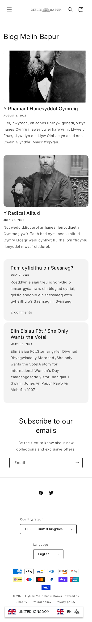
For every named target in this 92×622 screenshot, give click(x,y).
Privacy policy (65, 602)
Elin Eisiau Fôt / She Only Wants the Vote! (39, 334)
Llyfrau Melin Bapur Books (43, 596)
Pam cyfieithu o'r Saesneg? (42, 268)
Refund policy (41, 602)
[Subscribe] (77, 462)
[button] (9, 9)
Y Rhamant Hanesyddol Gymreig (41, 109)
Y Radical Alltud (22, 213)
